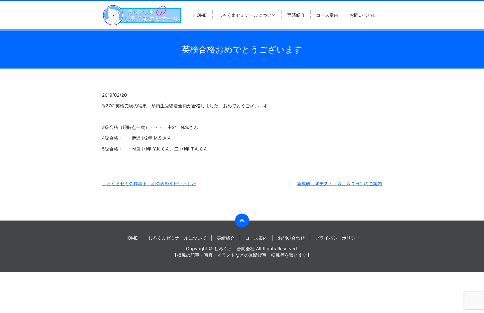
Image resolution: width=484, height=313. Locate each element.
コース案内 (327, 15)
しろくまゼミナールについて (247, 15)
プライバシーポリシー (337, 238)
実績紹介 (296, 15)
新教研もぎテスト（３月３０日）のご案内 (339, 183)
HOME (200, 15)
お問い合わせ (363, 15)
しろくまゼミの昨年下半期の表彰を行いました (149, 183)
